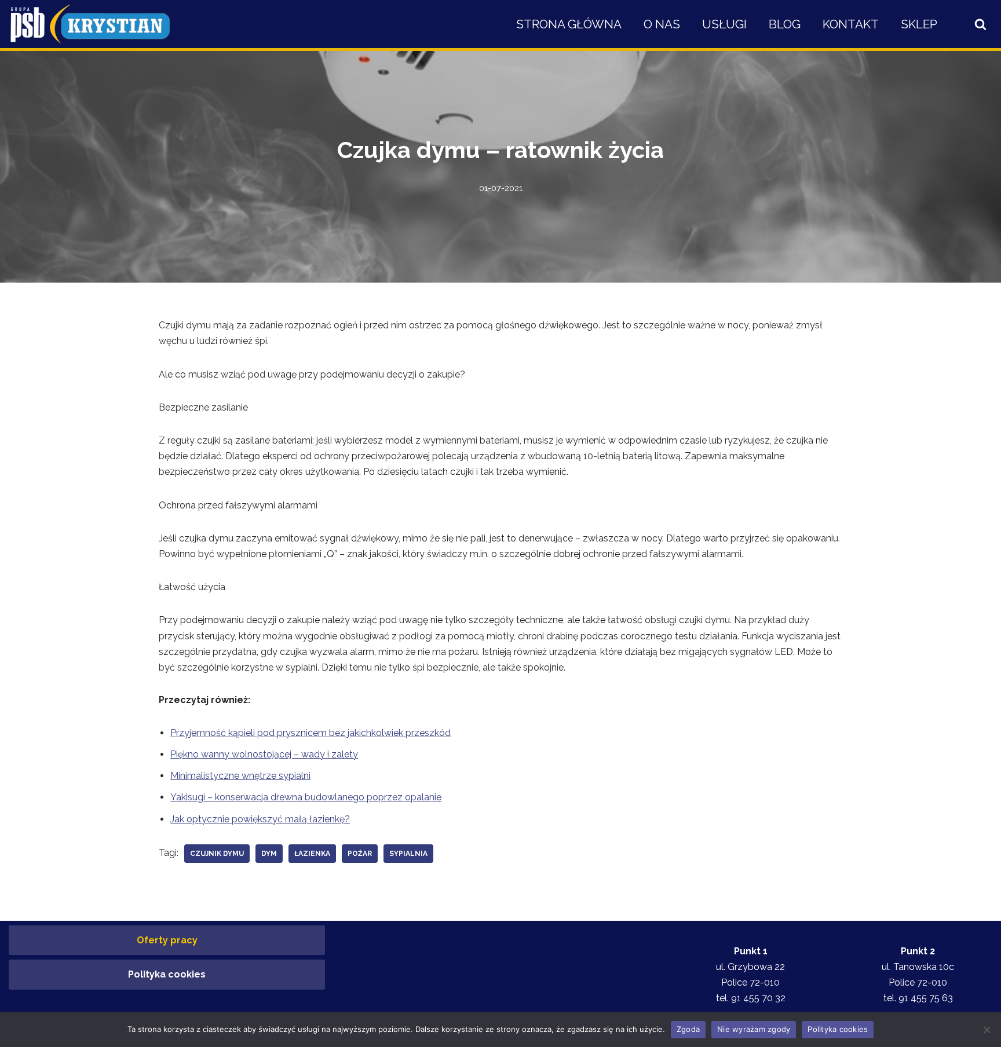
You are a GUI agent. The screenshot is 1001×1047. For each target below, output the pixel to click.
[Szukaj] (980, 24)
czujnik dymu (217, 854)
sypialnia (408, 854)
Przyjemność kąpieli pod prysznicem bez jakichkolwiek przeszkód (310, 732)
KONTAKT (851, 24)
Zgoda (688, 1029)
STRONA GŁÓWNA (569, 24)
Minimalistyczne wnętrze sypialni (240, 775)
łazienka (312, 854)
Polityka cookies (167, 974)
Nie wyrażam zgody (753, 1029)
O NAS (662, 24)
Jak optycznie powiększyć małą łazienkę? (260, 819)
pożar (360, 854)
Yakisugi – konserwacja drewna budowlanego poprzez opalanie (305, 797)
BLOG (785, 24)
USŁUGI (724, 24)
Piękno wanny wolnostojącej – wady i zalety (264, 754)
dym (269, 854)
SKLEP (919, 24)
